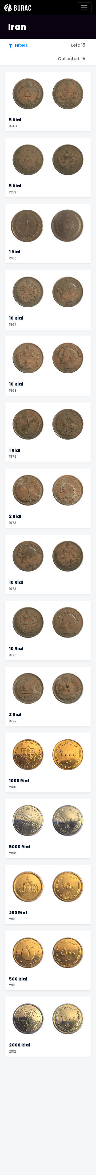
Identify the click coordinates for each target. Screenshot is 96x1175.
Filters (21, 45)
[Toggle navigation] (84, 7)
